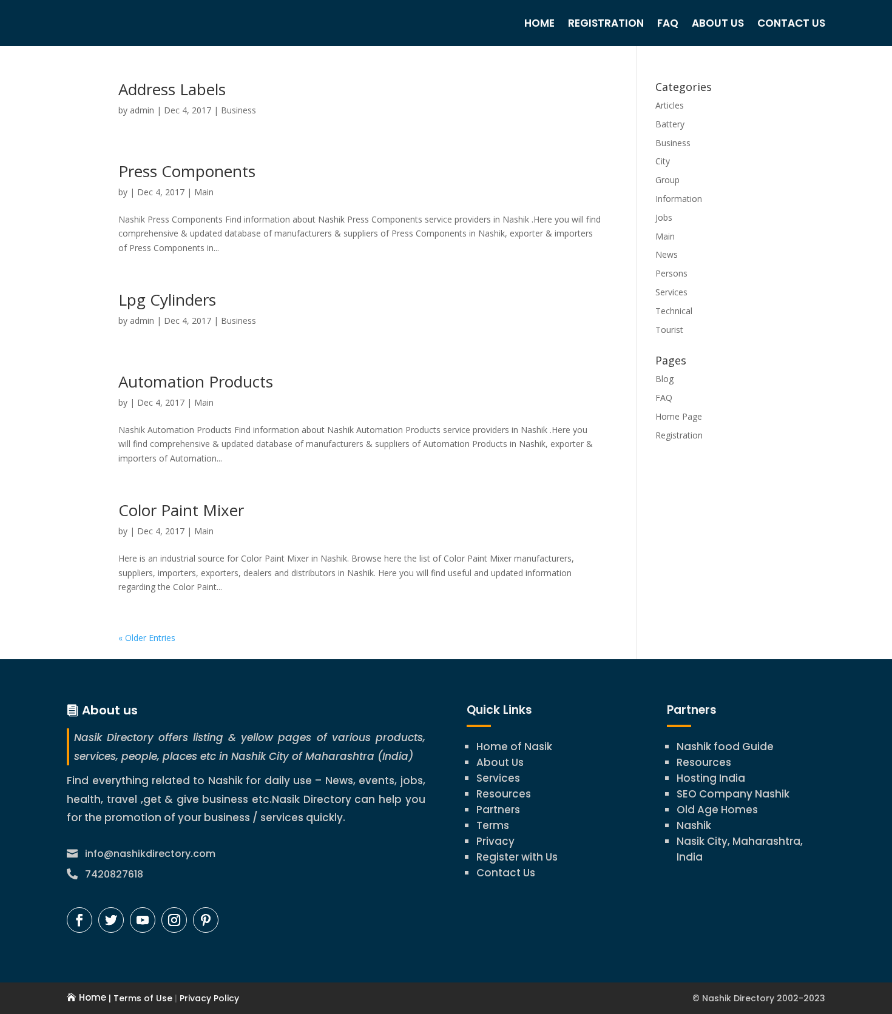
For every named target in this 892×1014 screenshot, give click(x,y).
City (662, 161)
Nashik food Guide (725, 746)
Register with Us (517, 857)
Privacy (495, 841)
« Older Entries (146, 637)
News (666, 254)
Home (539, 23)
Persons (671, 273)
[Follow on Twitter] (111, 920)
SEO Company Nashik (733, 794)
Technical (673, 311)
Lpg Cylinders (167, 300)
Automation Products (195, 381)
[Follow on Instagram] (174, 920)
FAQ (667, 23)
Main (204, 192)
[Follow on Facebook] (79, 920)
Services (671, 292)
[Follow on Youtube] (142, 920)
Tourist (669, 329)
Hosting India (711, 778)
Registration (606, 23)
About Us (718, 23)
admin (142, 110)
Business (238, 110)
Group (667, 180)
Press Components (186, 171)
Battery (669, 124)
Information (678, 198)
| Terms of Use (139, 998)
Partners (498, 809)
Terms (492, 825)
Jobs (663, 217)
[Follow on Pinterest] (205, 920)
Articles (669, 105)
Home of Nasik (514, 746)
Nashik (694, 825)
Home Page (678, 416)
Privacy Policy (208, 998)
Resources (503, 794)
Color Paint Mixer (181, 510)
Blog (664, 378)
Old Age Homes (717, 809)
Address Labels (172, 89)
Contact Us (791, 23)
